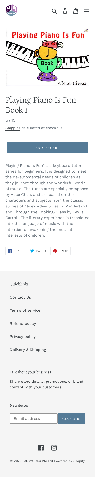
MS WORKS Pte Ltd (38, 461)
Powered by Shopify (69, 461)
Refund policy (23, 323)
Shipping (12, 128)
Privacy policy (23, 336)
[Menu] (86, 10)
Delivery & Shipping (28, 349)
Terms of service (25, 310)
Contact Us (20, 297)
